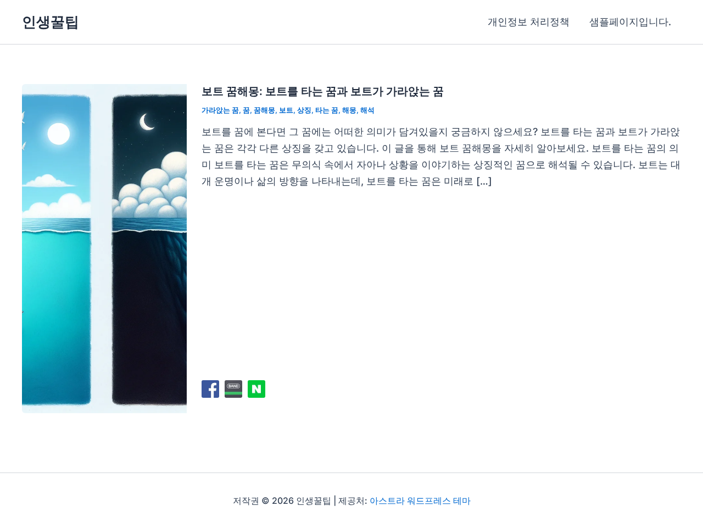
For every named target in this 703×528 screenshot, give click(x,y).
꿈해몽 (264, 109)
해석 (367, 109)
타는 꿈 (326, 109)
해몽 (349, 109)
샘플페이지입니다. (630, 21)
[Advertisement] (441, 283)
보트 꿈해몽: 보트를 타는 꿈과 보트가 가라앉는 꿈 (323, 91)
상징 (304, 109)
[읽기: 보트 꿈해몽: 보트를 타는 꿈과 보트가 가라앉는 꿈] (104, 248)
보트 (286, 109)
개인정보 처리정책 (529, 21)
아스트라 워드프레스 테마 (420, 500)
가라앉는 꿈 (220, 109)
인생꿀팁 (50, 21)
